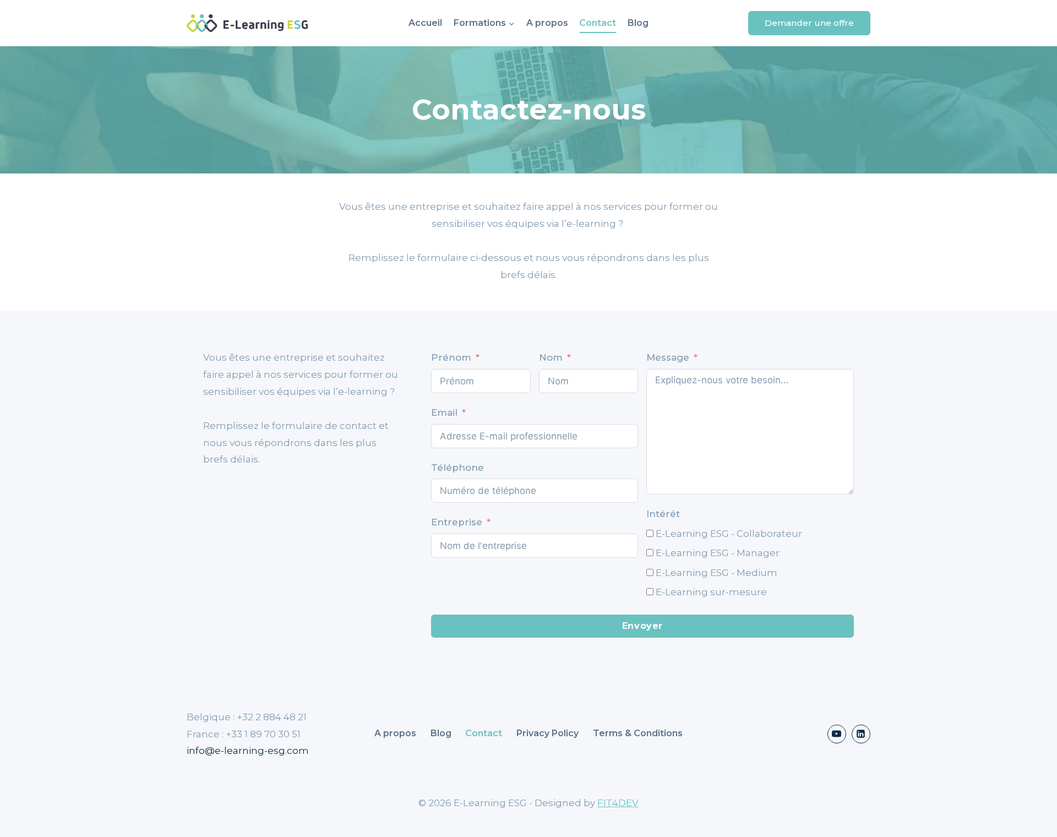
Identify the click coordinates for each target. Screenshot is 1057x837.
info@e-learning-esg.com (248, 750)
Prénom (451, 357)
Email (444, 412)
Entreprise (456, 522)
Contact (597, 23)
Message (667, 357)
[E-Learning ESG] (247, 23)
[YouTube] (836, 734)
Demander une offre (809, 23)
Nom (551, 357)
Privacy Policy (547, 733)
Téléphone (457, 467)
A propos (547, 23)
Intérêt (663, 513)
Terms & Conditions (638, 733)
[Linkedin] (861, 734)
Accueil (425, 23)
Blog (638, 23)
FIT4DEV (618, 802)
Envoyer (642, 626)
